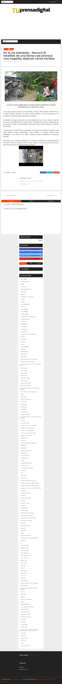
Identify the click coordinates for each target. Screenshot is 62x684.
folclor (23, 420)
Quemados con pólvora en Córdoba (28, 588)
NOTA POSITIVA (26, 535)
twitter (50, 172)
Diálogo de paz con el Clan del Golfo (30, 365)
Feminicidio (24, 411)
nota (22, 533)
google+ (57, 172)
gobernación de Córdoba (29, 425)
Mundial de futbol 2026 (28, 518)
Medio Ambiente (26, 498)
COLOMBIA (24, 309)
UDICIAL (23, 633)
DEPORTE (24, 354)
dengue (23, 349)
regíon (23, 597)
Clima (22, 306)
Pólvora (23, 578)
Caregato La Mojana (27, 296)
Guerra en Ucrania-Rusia (28, 433)
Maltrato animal (26, 493)
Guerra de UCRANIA (27, 430)
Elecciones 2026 (26, 385)
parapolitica (24, 548)
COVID (23, 336)
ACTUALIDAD (25, 281)
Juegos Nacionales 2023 (28, 480)
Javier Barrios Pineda (8, 61)
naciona (23, 528)
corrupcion (24, 329)
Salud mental (25, 604)
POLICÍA (23, 563)
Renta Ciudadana (26, 599)
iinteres (23, 440)
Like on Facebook (25, 249)
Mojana (23, 505)
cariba (23, 299)
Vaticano (23, 635)
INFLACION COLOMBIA (28, 443)
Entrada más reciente (11, 195)
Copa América (25, 319)
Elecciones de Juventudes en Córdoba (29, 388)
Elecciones (24, 380)
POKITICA (24, 560)
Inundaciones (25, 465)
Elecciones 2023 (26, 383)
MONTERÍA (24, 510)
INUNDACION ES (26, 463)
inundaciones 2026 (27, 468)
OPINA (39, 263)
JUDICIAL (24, 478)
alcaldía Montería (26, 289)
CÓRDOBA (24, 324)
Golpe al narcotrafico (27, 428)
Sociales (23, 619)
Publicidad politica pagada (29, 583)
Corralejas (24, 326)
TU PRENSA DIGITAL (17, 679)
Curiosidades (25, 346)
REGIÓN (11, 49)
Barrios (23, 294)
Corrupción (24, 331)
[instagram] (50, 2)
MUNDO (23, 523)
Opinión (23, 540)
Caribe (23, 301)
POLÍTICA (24, 573)
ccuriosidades (25, 304)
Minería (23, 500)
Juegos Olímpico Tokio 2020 (30, 483)
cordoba (23, 321)
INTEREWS (24, 453)
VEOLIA (23, 640)
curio (22, 344)
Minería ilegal (25, 503)
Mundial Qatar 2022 (27, 515)
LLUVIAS (23, 490)
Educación (24, 375)
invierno (23, 470)
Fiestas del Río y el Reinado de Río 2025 (30, 417)
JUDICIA (23, 475)
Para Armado (25, 545)
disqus (31, 201)
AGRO (23, 284)
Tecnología (24, 624)
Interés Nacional (26, 450)
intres (23, 460)
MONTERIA (24, 508)
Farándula (24, 407)
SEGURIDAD (25, 609)
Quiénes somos (23, 669)
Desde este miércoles (28, 361)
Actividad (24, 279)
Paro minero (25, 553)
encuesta (24, 396)
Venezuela (24, 638)
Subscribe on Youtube (26, 258)
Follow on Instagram (26, 252)
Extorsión (24, 401)
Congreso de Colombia (28, 316)
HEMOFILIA (24, 438)
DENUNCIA (24, 351)
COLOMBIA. (24, 311)
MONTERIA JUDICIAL (27, 513)
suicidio (23, 622)
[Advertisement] (31, 26)
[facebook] (58, 2)
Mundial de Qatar (26, 520)
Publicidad (24, 580)
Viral (22, 643)
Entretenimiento (26, 399)
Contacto (21, 667)
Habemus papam (26, 435)
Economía (24, 370)
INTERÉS (6, 49)
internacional (25, 455)
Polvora (23, 575)
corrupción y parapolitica (29, 334)
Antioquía (24, 291)
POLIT (23, 568)
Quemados (24, 585)
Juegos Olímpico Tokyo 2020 (30, 485)
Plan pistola (24, 558)
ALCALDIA (24, 286)
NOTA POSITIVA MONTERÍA (29, 538)
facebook (44, 172)
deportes (24, 356)
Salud (22, 602)
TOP (31, 263)
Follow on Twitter (25, 255)
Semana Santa (25, 612)
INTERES (24, 445)
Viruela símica (25, 645)
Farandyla (24, 409)
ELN (22, 394)
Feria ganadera (25, 414)
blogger (11, 201)
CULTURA (24, 339)
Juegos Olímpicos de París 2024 (31, 488)
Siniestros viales (26, 617)
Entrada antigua (50, 195)
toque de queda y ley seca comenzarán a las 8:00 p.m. (29, 630)
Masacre (23, 495)
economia (24, 368)
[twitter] (55, 2)
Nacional (23, 530)
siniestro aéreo (26, 614)
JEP (22, 473)
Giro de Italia (25, 423)
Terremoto (24, 627)
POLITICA (24, 570)
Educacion (24, 373)
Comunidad (24, 314)
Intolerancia (24, 458)
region (23, 592)
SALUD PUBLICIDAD (27, 607)
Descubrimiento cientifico (29, 359)
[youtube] (52, 2)
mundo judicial (25, 525)
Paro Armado (25, 550)
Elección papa (25, 378)
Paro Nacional (25, 555)
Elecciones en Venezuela (29, 392)
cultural (23, 341)
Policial (23, 565)
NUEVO (23, 263)
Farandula (24, 404)
